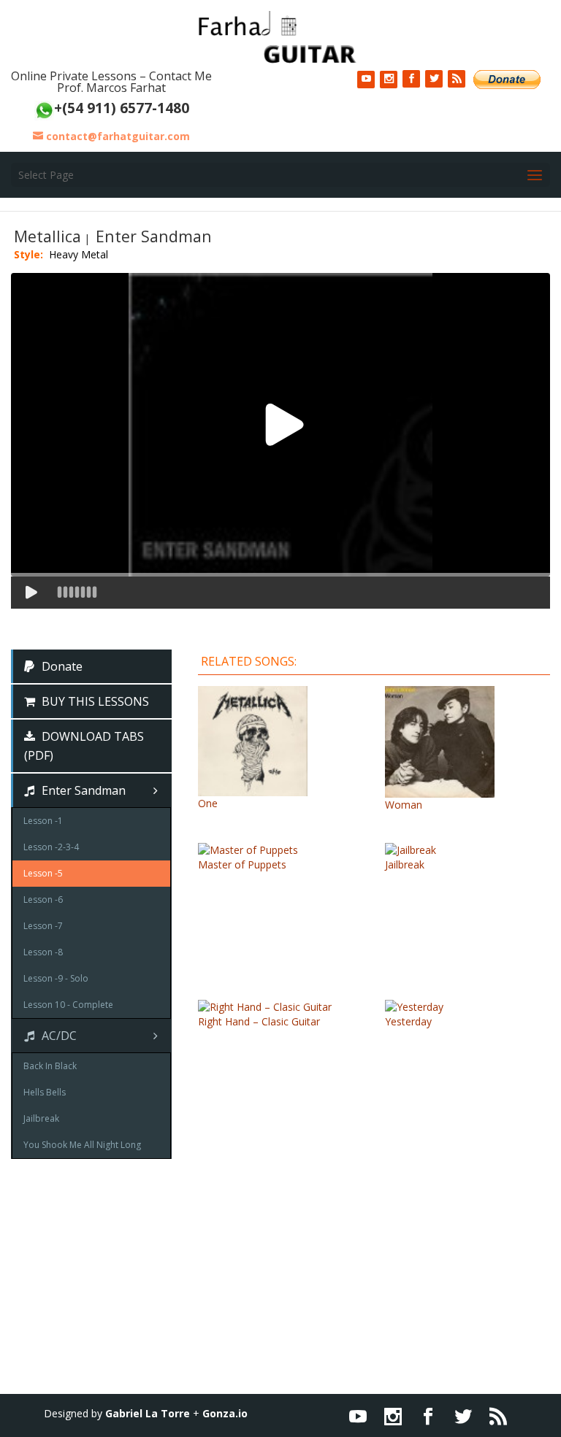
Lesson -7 (43, 926)
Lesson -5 (43, 873)
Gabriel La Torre (147, 1413)
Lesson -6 (43, 899)
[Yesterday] (414, 1007)
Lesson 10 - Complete (68, 1004)
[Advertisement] (280, 1292)
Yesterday (408, 1021)
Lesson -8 (43, 952)
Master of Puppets (242, 864)
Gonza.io (225, 1413)
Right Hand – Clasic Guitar (259, 1021)
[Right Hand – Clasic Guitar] (265, 1007)
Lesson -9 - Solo (55, 978)
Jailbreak (404, 864)
